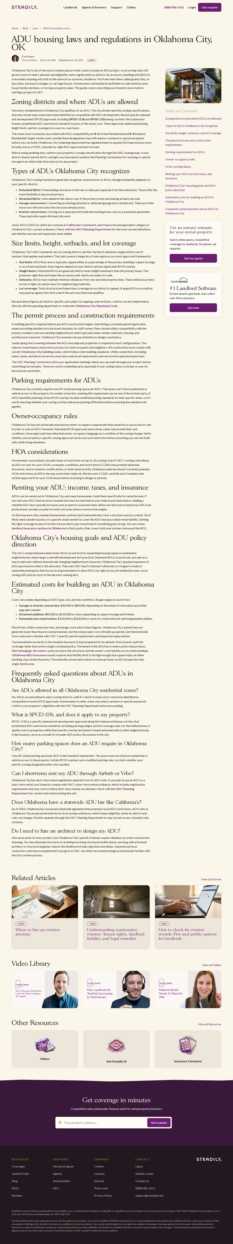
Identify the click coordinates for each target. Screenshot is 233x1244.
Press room (101, 1188)
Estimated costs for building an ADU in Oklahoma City (189, 199)
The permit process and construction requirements (188, 142)
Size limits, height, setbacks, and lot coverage (193, 133)
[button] (70, 7)
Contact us (142, 1181)
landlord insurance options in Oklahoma (39, 528)
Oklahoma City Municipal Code (96, 305)
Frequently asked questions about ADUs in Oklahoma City (191, 211)
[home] (24, 7)
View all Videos (211, 965)
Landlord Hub (20, 1173)
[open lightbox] (45, 989)
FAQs (15, 1188)
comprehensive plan (38, 553)
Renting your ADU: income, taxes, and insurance (188, 176)
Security (99, 1181)
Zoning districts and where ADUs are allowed (193, 118)
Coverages (18, 1166)
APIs (56, 1188)
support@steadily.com (149, 1195)
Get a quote (210, 7)
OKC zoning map (128, 152)
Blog (25, 28)
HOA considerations (178, 166)
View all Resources (209, 1024)
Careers (99, 1166)
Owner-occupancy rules (180, 159)
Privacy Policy (103, 1195)
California (73, 225)
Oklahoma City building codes (41, 351)
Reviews (17, 1195)
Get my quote (193, 258)
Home (15, 28)
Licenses (99, 1173)
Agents (57, 1173)
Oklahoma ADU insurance (29, 655)
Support (116, 7)
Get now (193, 307)
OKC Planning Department (93, 229)
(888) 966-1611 (174, 7)
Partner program (63, 1166)
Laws (35, 28)
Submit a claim (144, 1173)
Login (192, 7)
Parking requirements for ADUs (185, 152)
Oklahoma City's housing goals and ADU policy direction (190, 188)
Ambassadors (61, 1181)
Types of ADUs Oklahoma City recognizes (191, 125)
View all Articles (211, 879)
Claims (131, 7)
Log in (139, 1166)
